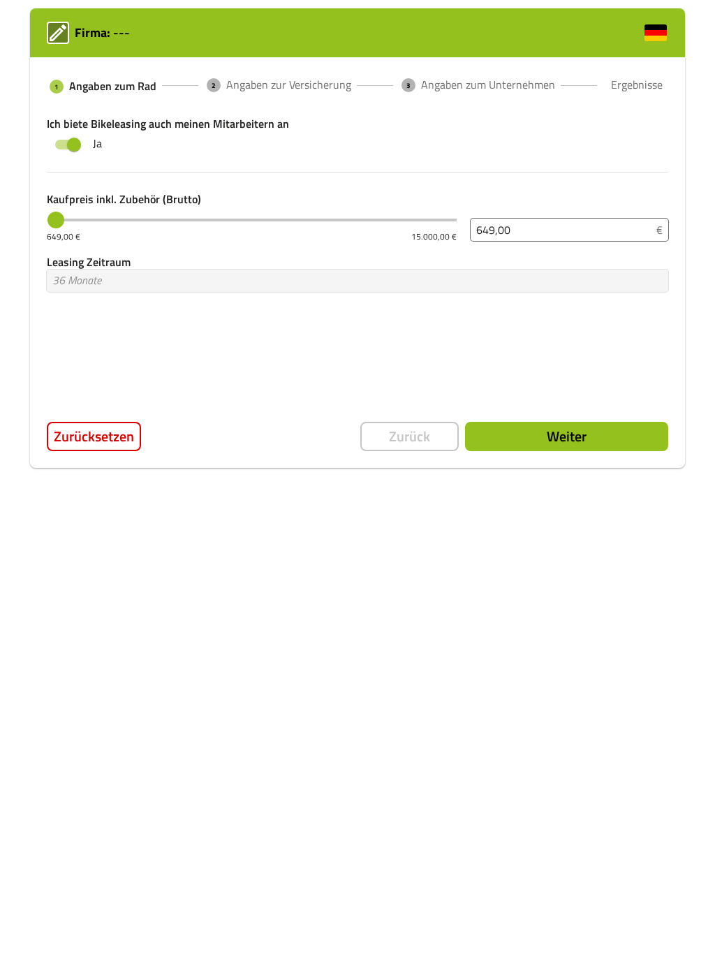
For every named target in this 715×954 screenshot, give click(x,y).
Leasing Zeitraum (89, 262)
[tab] (102, 86)
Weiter (567, 436)
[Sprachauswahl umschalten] (655, 33)
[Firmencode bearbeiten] (58, 33)
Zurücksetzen (94, 436)
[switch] (74, 144)
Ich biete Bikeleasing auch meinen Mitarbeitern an (168, 123)
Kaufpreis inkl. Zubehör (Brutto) (124, 199)
